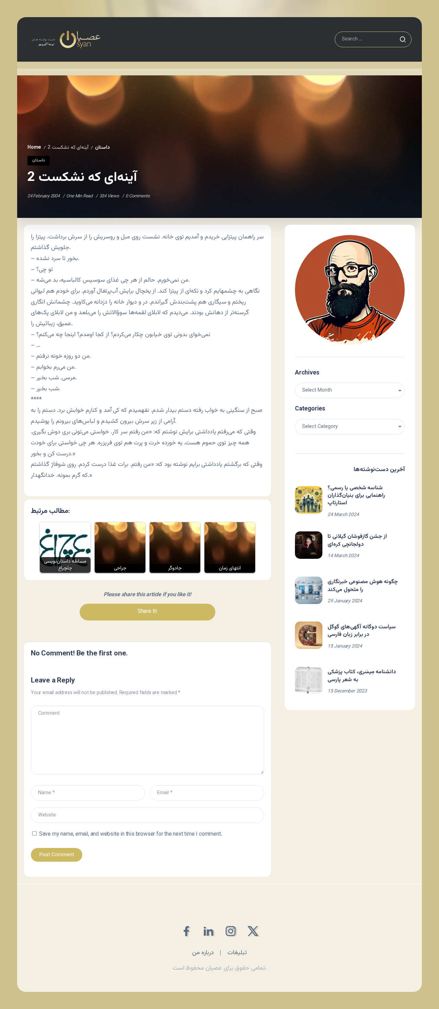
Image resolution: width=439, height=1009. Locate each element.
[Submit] (402, 39)
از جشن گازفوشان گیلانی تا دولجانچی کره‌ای (357, 540)
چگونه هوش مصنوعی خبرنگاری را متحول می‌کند (363, 586)
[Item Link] (308, 500)
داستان (102, 147)
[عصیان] (66, 39)
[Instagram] (230, 931)
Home (34, 147)
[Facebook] (186, 931)
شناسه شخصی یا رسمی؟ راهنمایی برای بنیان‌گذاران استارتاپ (356, 496)
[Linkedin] (208, 931)
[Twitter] (253, 931)
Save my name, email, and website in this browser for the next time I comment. (130, 834)
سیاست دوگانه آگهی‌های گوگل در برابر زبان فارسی (362, 631)
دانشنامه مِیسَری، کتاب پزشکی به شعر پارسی (362, 676)
